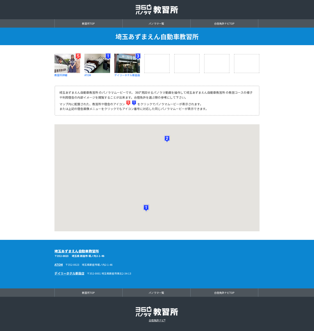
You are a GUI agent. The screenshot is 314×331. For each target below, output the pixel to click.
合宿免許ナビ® (157, 320)
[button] (146, 208)
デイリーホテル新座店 (127, 75)
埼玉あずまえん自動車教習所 (76, 251)
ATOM (58, 264)
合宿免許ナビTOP (224, 23)
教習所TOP (88, 23)
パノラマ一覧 (156, 23)
